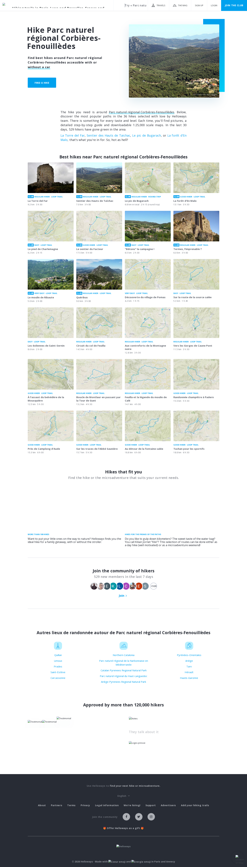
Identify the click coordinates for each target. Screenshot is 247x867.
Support (151, 805)
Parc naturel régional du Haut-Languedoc (123, 676)
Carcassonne (58, 678)
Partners (56, 805)
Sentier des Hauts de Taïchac (108, 135)
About (42, 805)
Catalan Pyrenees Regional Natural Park (124, 670)
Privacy (85, 805)
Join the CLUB (234, 5)
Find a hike (42, 82)
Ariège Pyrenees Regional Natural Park (123, 681)
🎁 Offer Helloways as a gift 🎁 (123, 828)
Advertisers (168, 805)
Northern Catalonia (123, 655)
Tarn (189, 666)
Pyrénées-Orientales (189, 655)
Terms (71, 805)
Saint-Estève (58, 672)
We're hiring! (132, 805)
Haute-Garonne (189, 678)
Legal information (107, 805)
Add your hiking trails (195, 805)
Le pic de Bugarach (146, 135)
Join (121, 596)
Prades (58, 666)
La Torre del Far (72, 135)
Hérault (189, 672)
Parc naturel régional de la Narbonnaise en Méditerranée (123, 662)
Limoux (58, 660)
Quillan (58, 655)
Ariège (189, 660)
